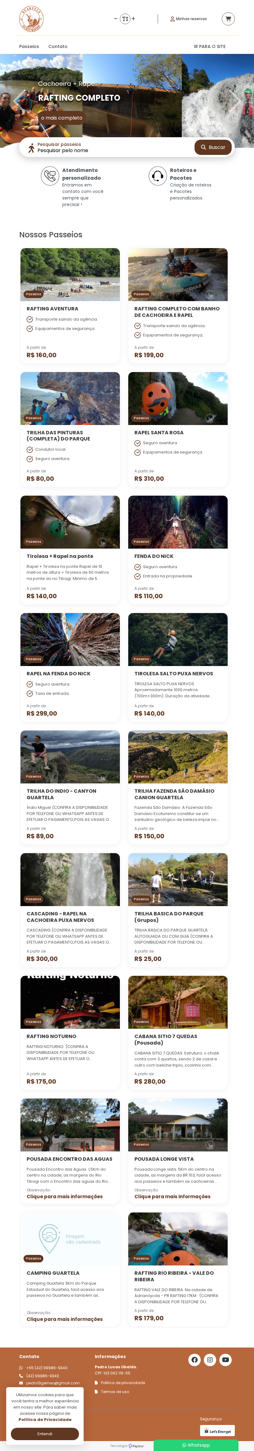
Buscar (217, 147)
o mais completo (61, 117)
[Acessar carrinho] (228, 18)
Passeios (29, 46)
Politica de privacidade (122, 1382)
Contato (58, 46)
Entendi (44, 1434)
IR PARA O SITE (210, 46)
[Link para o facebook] (194, 1360)
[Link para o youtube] (225, 1360)
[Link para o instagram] (210, 1360)
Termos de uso (114, 1391)
